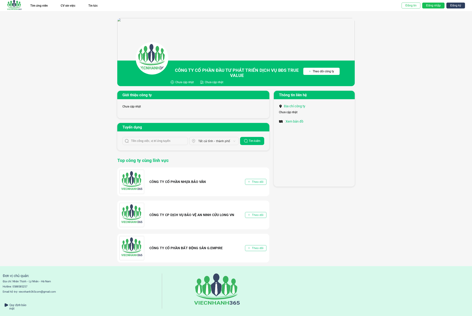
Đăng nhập (433, 5)
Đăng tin (411, 5)
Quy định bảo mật (17, 305)
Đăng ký (455, 5)
